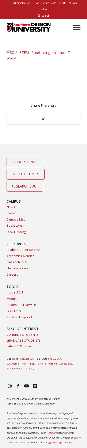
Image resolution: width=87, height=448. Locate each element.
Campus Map (16, 219)
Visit (24, 363)
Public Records (15, 368)
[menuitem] (21, 3)
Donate (42, 363)
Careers (12, 274)
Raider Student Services (24, 249)
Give (44, 9)
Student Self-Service (21, 305)
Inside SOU (15, 292)
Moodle (12, 298)
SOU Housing (16, 232)
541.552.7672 (55, 358)
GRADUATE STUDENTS (24, 340)
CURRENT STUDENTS (23, 334)
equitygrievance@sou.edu (56, 442)
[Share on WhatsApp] (43, 118)
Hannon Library (18, 268)
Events (12, 213)
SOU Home (13, 363)
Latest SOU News (20, 346)
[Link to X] (35, 386)
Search (45, 15)
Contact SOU (27, 358)
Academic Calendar (20, 256)
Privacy (30, 368)
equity (51, 432)
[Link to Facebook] (18, 386)
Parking (52, 363)
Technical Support (19, 317)
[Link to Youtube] (26, 386)
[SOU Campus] (36, 27)
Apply (32, 363)
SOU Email (14, 311)
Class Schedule (17, 262)
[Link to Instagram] (10, 386)
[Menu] (74, 27)
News (11, 207)
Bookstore (14, 225)
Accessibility (66, 363)
